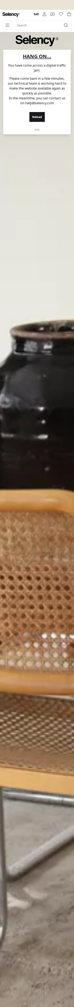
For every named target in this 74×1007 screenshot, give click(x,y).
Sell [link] (36, 14)
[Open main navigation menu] (7, 25)
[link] (11, 14)
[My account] (44, 14)
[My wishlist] (60, 14)
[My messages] (52, 14)
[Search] (66, 25)
